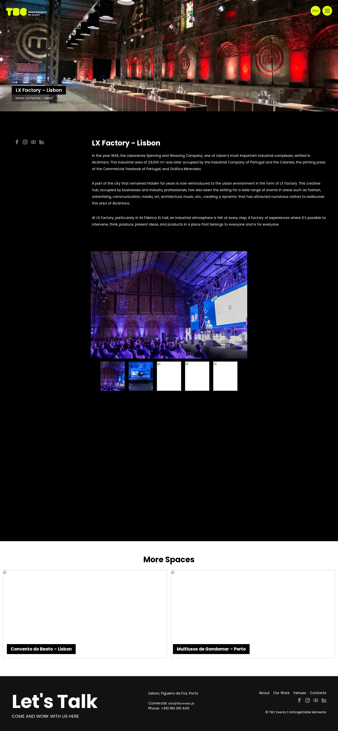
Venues (299, 693)
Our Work (281, 693)
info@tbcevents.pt (181, 703)
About (264, 693)
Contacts (318, 693)
